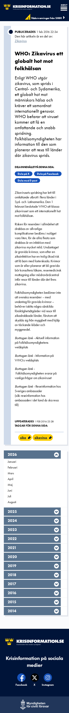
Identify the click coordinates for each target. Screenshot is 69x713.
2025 (12, 511)
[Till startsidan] (25, 7)
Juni (10, 490)
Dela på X (24, 174)
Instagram (48, 684)
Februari (12, 467)
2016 (12, 592)
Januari (12, 462)
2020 (12, 556)
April (10, 479)
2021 (12, 547)
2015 (12, 601)
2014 (12, 610)
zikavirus (40, 438)
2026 (12, 454)
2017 (12, 583)
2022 (12, 538)
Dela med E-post (27, 180)
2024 (12, 520)
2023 (12, 529)
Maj (10, 485)
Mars (11, 473)
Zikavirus (21, 41)
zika (23, 438)
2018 (12, 574)
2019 (12, 565)
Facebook (22, 684)
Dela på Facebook (48, 174)
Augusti (12, 502)
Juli (9, 496)
